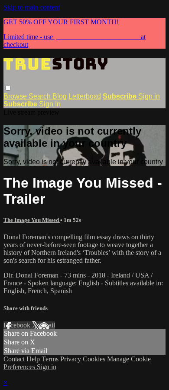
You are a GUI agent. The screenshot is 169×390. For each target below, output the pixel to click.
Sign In (50, 104)
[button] (8, 88)
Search (40, 96)
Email (47, 325)
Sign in (149, 96)
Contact (14, 359)
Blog (59, 96)
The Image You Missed (31, 220)
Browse (16, 96)
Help (34, 359)
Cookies (95, 359)
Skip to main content (31, 7)
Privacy (71, 359)
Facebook (17, 325)
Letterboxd (84, 96)
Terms (51, 359)
